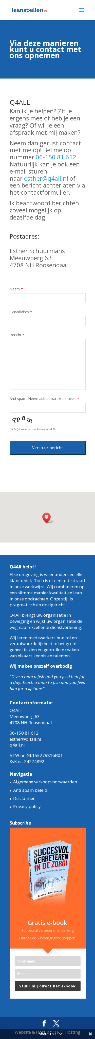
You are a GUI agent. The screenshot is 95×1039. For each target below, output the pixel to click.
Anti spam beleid (30, 790)
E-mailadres (21, 311)
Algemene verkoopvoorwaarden (45, 782)
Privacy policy (27, 806)
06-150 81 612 (56, 157)
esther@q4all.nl (46, 178)
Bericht (17, 334)
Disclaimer (24, 798)
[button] (48, 517)
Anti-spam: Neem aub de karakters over (44, 398)
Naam (16, 289)
